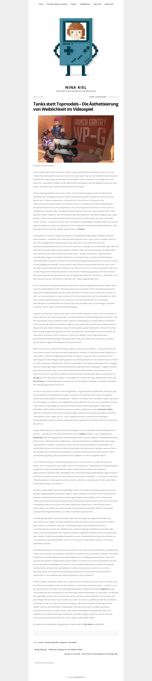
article (41, 642)
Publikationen (85, 4)
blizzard (48, 642)
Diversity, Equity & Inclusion (57, 4)
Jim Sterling (38, 381)
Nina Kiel (76, 87)
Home (41, 4)
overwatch (72, 642)
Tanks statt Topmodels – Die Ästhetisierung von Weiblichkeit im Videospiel (75, 106)
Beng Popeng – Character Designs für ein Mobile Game (58, 649)
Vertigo (36, 377)
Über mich (97, 4)
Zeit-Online (88, 624)
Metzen (81, 229)
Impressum (109, 4)
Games (73, 4)
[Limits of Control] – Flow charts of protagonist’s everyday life (90, 654)
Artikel (91, 97)
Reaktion (104, 589)
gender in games (59, 642)
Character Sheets (105, 409)
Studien (82, 434)
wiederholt (38, 437)
